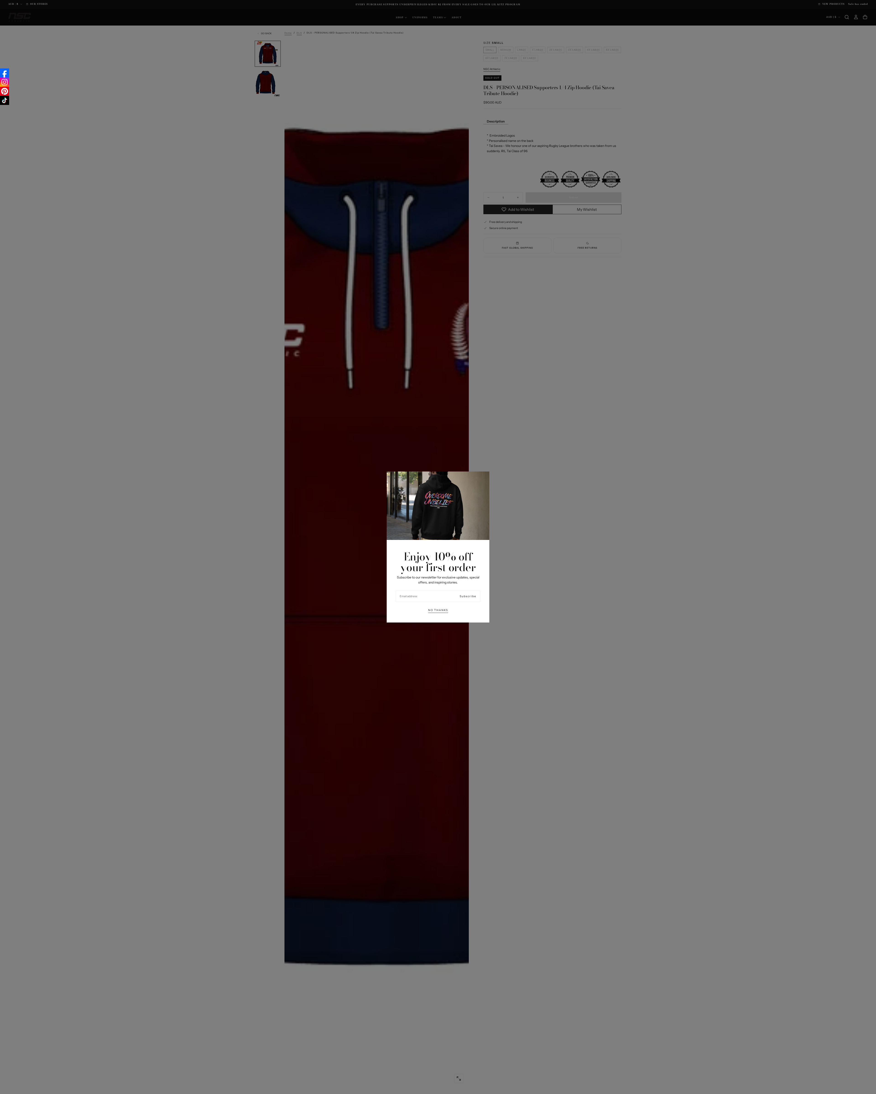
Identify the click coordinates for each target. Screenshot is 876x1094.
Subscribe (468, 596)
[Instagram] (4, 82)
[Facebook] (4, 73)
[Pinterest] (4, 91)
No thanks (438, 610)
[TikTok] (4, 100)
